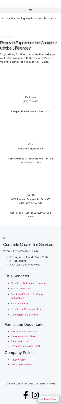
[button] (30, 10)
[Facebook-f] (26, 395)
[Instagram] (35, 395)
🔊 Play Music (48, 399)
